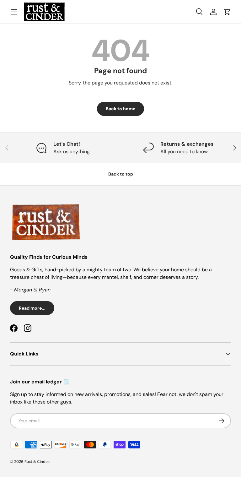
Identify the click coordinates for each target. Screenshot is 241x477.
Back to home (120, 108)
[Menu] (14, 12)
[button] (227, 12)
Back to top (120, 174)
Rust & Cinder (36, 461)
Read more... (32, 308)
